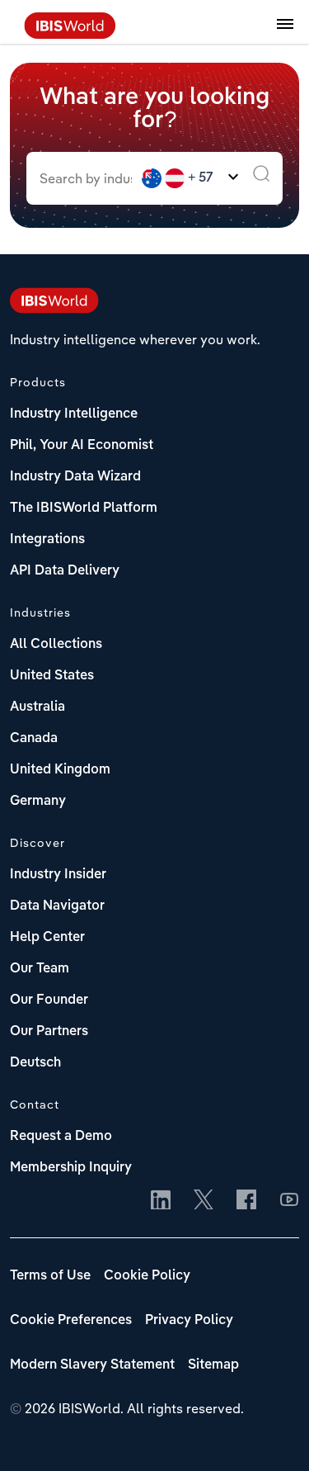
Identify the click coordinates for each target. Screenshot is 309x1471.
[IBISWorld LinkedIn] (161, 1201)
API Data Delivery (64, 571)
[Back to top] (272, 1433)
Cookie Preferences (71, 1320)
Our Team (39, 969)
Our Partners (49, 1031)
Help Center (47, 937)
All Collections (56, 644)
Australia (37, 707)
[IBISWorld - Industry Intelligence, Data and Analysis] (70, 34)
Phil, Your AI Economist (81, 445)
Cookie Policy (147, 1276)
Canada (34, 738)
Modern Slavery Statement (92, 1365)
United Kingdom (60, 770)
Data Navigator (57, 906)
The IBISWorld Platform (83, 508)
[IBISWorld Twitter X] (203, 1201)
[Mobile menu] (285, 33)
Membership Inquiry (71, 1168)
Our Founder (49, 1000)
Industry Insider (58, 875)
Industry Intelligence (74, 414)
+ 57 (200, 178)
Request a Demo (61, 1136)
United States (52, 676)
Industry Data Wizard (75, 477)
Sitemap (213, 1365)
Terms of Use (50, 1276)
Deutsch (35, 1063)
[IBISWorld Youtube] (289, 1201)
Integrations (47, 539)
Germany (38, 801)
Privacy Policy (189, 1320)
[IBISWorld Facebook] (246, 1201)
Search (261, 178)
